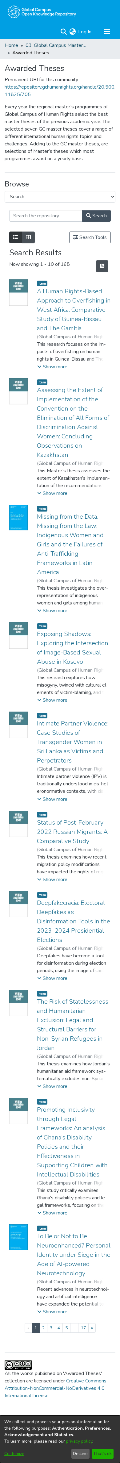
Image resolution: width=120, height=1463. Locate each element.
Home (11, 45)
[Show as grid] (28, 237)
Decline (80, 1454)
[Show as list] (15, 237)
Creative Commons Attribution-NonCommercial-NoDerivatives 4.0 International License (55, 1388)
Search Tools (92, 237)
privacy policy (79, 1441)
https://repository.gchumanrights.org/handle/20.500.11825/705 (60, 91)
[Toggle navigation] (106, 32)
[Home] (42, 11)
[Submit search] (63, 32)
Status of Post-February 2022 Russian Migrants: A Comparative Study (72, 831)
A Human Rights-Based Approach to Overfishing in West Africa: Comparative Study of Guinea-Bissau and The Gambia (74, 309)
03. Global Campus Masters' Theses (56, 45)
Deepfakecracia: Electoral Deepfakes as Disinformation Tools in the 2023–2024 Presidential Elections (73, 921)
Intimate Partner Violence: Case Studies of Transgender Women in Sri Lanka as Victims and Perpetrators (72, 742)
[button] (52, 367)
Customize (14, 1454)
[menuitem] (72, 32)
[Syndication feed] (102, 266)
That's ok (102, 1454)
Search (99, 215)
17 (83, 1328)
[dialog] (60, 1439)
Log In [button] (85, 31)
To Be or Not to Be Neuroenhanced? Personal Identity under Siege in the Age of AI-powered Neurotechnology (73, 1254)
